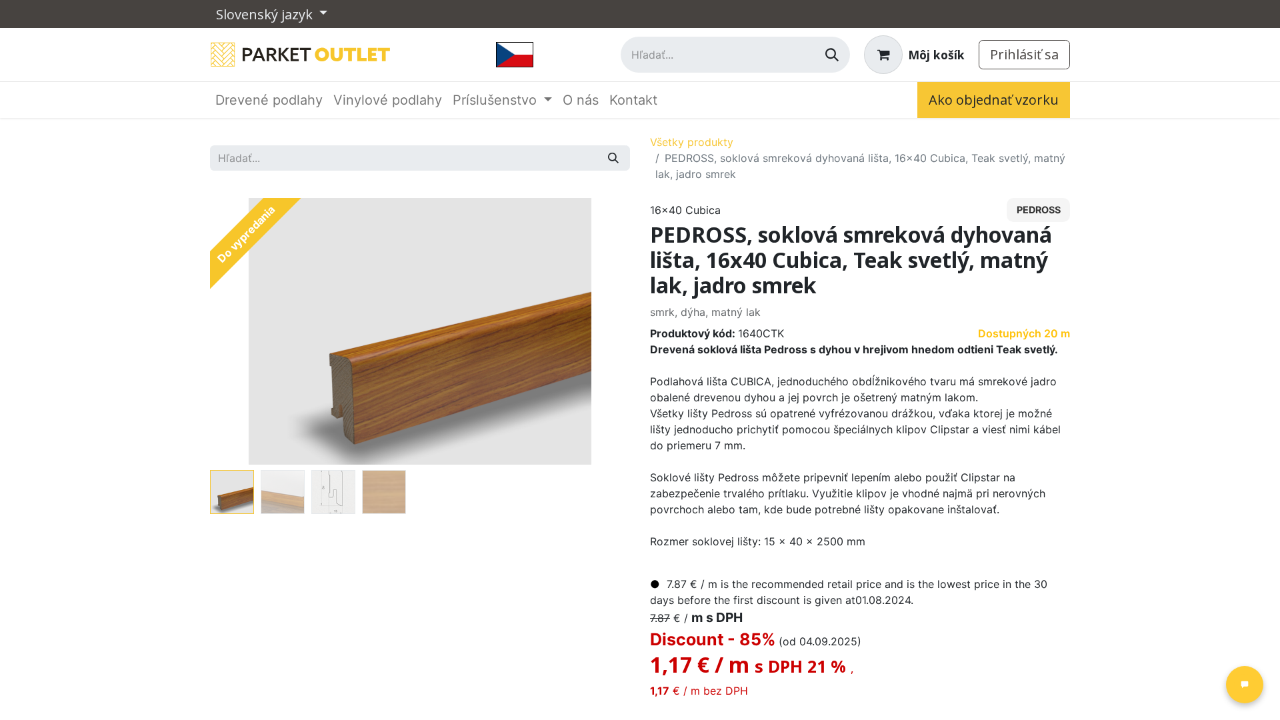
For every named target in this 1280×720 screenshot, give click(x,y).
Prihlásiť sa (1024, 54)
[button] (241, 331)
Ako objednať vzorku (994, 100)
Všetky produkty (691, 142)
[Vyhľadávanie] (832, 55)
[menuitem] (269, 100)
